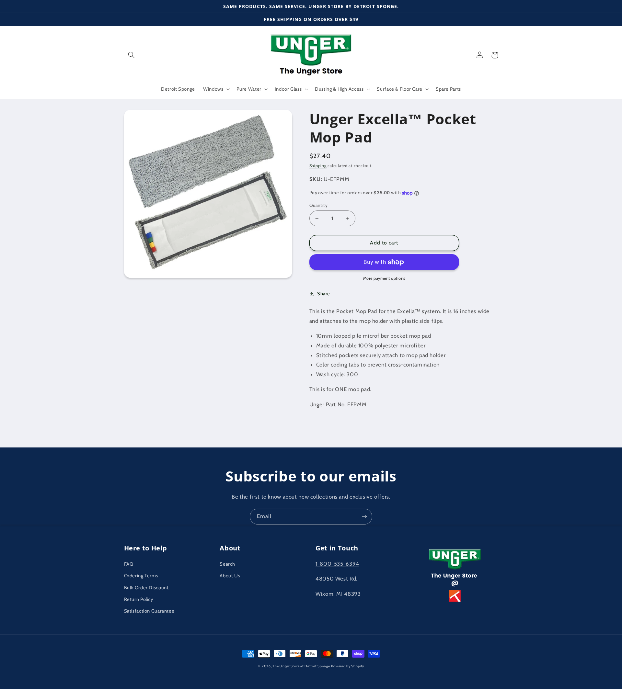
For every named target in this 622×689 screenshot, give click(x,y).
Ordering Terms (141, 576)
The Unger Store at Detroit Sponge (301, 666)
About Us (230, 576)
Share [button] (323, 294)
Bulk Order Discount (146, 588)
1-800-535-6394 (337, 563)
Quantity (318, 205)
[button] (131, 55)
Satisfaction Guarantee (149, 611)
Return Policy (138, 599)
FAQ (128, 564)
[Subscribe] (364, 517)
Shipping (318, 165)
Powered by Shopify (347, 666)
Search (227, 564)
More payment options (384, 278)
